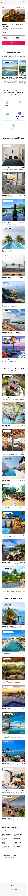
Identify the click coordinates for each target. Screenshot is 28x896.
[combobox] (13, 34)
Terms (15, 889)
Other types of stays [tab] (6, 830)
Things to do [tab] (16, 830)
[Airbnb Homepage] (3, 7)
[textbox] (7, 39)
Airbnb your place (20, 7)
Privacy (11, 889)
